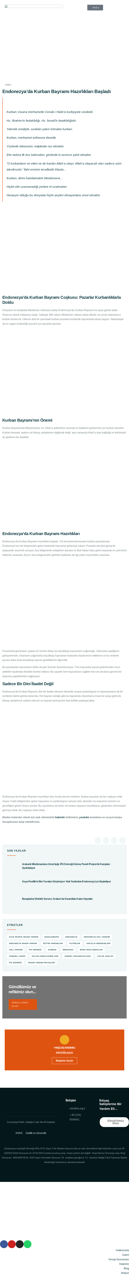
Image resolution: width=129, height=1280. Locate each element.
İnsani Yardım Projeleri (41, 963)
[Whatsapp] (27, 1244)
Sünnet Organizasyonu (78, 956)
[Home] (31, 1105)
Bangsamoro (52, 937)
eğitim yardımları (53, 943)
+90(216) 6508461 (64, 1047)
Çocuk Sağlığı (105, 956)
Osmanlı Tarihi (17, 956)
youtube (84, 817)
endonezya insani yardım (23, 943)
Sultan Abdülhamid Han (45, 956)
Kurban (52, 950)
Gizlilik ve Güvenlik (36, 1133)
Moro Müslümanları (91, 950)
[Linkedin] (69, 1134)
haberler (60, 817)
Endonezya (71, 937)
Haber (8, 84)
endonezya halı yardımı (97, 937)
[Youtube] (76, 1128)
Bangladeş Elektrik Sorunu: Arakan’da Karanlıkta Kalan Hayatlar (57, 898)
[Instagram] (83, 1128)
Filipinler (74, 943)
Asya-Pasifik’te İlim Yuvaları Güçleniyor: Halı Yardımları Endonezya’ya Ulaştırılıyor (66, 881)
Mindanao (68, 950)
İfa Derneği (15, 963)
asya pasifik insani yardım (23, 937)
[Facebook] (69, 1128)
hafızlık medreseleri (98, 943)
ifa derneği (35, 950)
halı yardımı (16, 950)
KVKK (19, 1133)
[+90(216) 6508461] (64, 1040)
